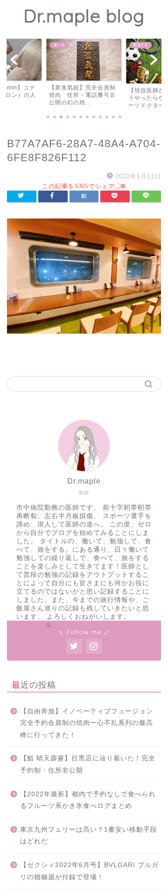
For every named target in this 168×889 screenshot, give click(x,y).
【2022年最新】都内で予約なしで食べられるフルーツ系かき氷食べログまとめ (88, 800)
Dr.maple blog (84, 16)
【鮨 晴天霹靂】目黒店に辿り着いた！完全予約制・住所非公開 (87, 764)
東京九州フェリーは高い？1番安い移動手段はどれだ (88, 835)
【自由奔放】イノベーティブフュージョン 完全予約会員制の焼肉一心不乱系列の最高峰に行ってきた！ (90, 723)
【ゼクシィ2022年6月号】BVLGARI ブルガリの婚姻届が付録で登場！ (89, 871)
